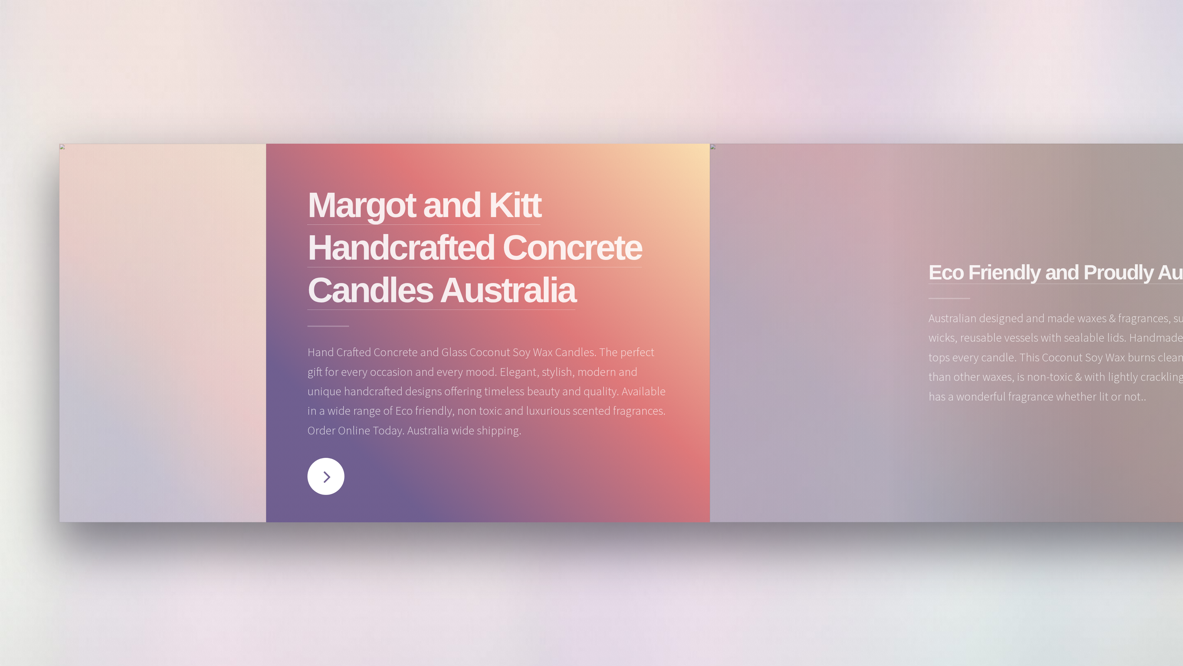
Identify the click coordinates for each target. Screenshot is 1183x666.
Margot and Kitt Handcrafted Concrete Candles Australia (474, 247)
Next (325, 476)
